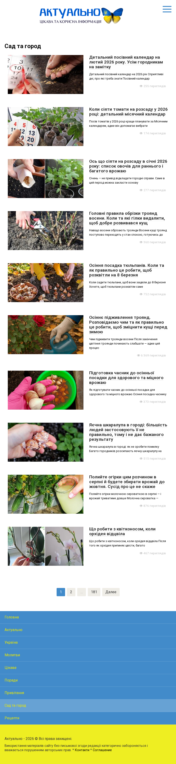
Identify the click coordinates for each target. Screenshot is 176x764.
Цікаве (10, 667)
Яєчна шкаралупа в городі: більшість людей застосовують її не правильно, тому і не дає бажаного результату (128, 432)
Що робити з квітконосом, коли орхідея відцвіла (122, 531)
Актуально (13, 630)
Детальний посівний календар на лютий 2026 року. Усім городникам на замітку (126, 62)
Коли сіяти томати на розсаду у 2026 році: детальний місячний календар (128, 112)
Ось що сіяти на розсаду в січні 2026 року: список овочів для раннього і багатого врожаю (128, 166)
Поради (11, 680)
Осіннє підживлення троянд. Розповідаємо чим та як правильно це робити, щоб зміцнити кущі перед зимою (128, 324)
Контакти (82, 750)
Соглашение (102, 750)
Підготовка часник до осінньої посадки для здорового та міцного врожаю (126, 377)
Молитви (12, 655)
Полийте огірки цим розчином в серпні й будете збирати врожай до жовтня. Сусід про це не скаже (127, 481)
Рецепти (12, 718)
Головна (12, 617)
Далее (110, 592)
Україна (11, 642)
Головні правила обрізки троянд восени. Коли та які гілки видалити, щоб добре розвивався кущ (127, 218)
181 (94, 592)
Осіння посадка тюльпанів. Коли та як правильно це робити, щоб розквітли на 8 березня (126, 270)
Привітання (14, 693)
